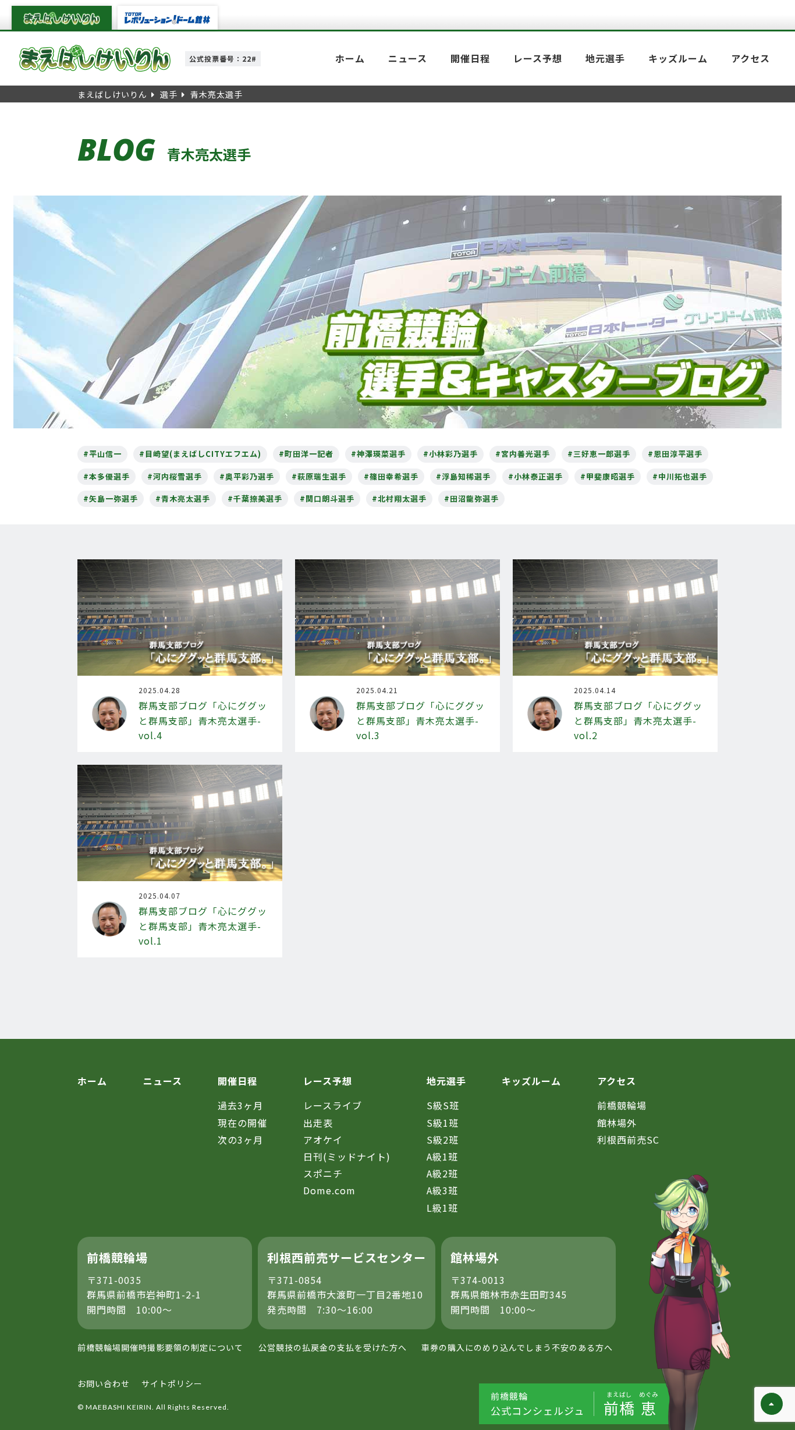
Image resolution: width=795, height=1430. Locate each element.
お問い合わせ (103, 1383)
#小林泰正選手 (535, 476)
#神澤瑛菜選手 (378, 453)
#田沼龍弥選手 (471, 498)
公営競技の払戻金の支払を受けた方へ (332, 1347)
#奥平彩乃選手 (246, 476)
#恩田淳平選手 (675, 453)
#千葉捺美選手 (255, 498)
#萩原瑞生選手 (319, 476)
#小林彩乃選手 (450, 453)
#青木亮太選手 (182, 498)
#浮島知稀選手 (463, 476)
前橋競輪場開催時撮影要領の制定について (160, 1347)
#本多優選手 (106, 476)
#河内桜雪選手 (174, 476)
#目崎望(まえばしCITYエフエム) (200, 453)
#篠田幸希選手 (391, 476)
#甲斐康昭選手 (607, 476)
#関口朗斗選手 (327, 498)
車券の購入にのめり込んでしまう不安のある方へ (517, 1347)
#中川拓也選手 (679, 476)
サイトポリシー (172, 1383)
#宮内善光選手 (522, 453)
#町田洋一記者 (306, 453)
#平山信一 (102, 453)
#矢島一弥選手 (110, 498)
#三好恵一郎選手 (598, 453)
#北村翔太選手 (399, 498)
